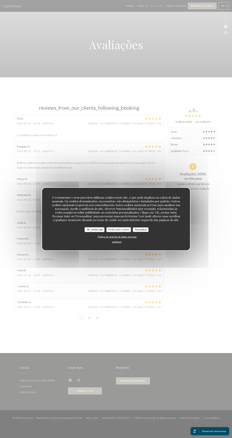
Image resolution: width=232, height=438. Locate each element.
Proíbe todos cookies (118, 229)
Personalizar (141, 229)
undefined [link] (116, 242)
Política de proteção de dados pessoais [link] (117, 236)
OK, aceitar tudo (95, 229)
